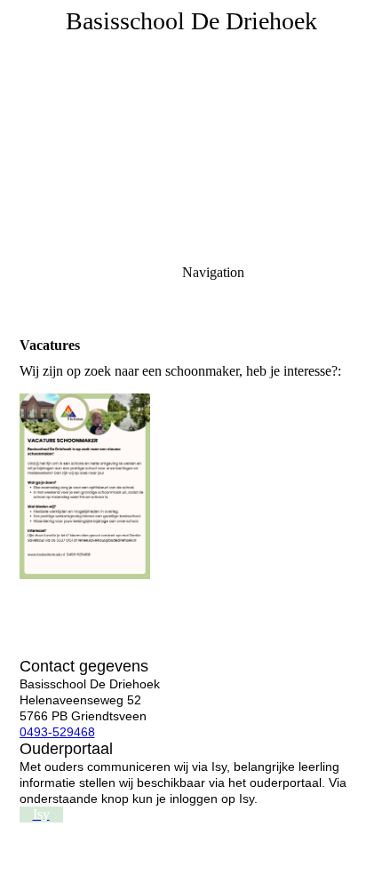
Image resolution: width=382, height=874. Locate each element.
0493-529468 (57, 732)
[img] (191, 124)
